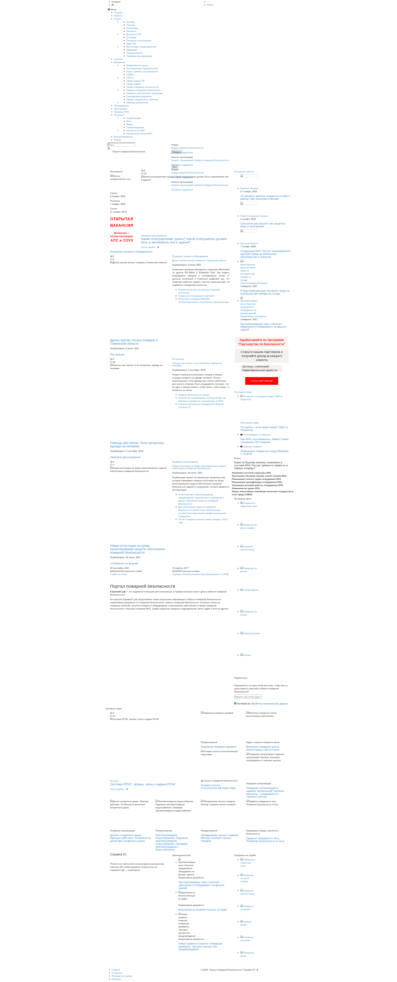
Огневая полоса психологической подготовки (218, 786)
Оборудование (121, 105)
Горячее (118, 58)
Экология (131, 31)
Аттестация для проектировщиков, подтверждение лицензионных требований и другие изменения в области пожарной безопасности (201, 499)
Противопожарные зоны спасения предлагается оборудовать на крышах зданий (201, 885)
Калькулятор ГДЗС (135, 130)
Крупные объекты (249, 188)
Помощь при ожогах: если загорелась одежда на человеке (137, 444)
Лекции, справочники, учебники (142, 99)
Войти (210, 4)
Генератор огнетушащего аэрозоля (196, 295)
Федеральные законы (137, 65)
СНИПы (130, 74)
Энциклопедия (133, 117)
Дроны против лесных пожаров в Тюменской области (134, 342)
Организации (120, 108)
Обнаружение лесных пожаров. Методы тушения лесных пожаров (220, 838)
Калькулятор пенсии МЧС (139, 133)
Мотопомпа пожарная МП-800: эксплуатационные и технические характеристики (203, 300)
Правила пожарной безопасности (143, 90)
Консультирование (123, 136)
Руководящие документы (139, 96)
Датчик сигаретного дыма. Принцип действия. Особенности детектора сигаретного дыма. (130, 838)
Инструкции (132, 27)
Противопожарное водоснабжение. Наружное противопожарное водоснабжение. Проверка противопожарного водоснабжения (172, 842)
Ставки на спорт (118, 574)
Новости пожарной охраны (254, 215)
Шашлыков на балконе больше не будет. (203, 909)
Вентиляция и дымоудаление (141, 46)
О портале (117, 972)
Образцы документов (137, 102)
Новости (118, 15)
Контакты (116, 978)
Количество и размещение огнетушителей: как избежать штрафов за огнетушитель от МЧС (202, 399)
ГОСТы (130, 77)
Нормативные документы (253, 316)
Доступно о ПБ (133, 34)
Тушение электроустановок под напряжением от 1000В (200, 574)
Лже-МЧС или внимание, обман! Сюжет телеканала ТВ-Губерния (264, 440)
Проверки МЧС (121, 111)
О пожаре (131, 37)
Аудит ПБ (131, 43)
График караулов (135, 127)
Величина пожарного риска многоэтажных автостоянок (262, 748)
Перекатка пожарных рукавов (218, 746)
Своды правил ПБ (135, 80)
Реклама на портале (122, 975)
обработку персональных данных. (270, 703)
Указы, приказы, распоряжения (142, 71)
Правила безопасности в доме (193, 394)
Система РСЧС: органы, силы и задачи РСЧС (142, 784)
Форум (117, 139)
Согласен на (262, 703)
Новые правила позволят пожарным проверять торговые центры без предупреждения (200, 946)
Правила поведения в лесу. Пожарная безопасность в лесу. (265, 839)
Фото (129, 121)
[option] (228, 160)
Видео (129, 124)
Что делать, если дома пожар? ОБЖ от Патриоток (264, 428)
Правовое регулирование (139, 55)
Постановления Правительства (142, 68)
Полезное (119, 114)
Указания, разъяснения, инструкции (144, 93)
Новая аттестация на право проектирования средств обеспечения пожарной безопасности (137, 549)
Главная (118, 12)
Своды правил (133, 83)
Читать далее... (149, 246)
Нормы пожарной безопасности (142, 86)
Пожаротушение (134, 52)
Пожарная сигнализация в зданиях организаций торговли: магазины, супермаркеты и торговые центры (265, 792)
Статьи (117, 18)
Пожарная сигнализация (138, 40)
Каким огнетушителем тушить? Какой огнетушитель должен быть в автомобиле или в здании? (184, 240)
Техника (130, 24)
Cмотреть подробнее (182, 152)
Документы (119, 62)
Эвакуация (131, 49)
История (130, 21)
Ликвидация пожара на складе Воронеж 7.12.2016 (264, 452)
